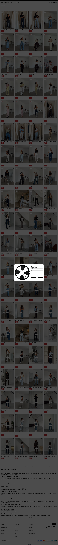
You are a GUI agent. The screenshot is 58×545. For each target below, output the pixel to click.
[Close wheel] (43, 264)
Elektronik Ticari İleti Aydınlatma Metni (36, 273)
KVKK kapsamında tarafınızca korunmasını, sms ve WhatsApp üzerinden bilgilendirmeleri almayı (37, 275)
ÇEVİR (37, 277)
